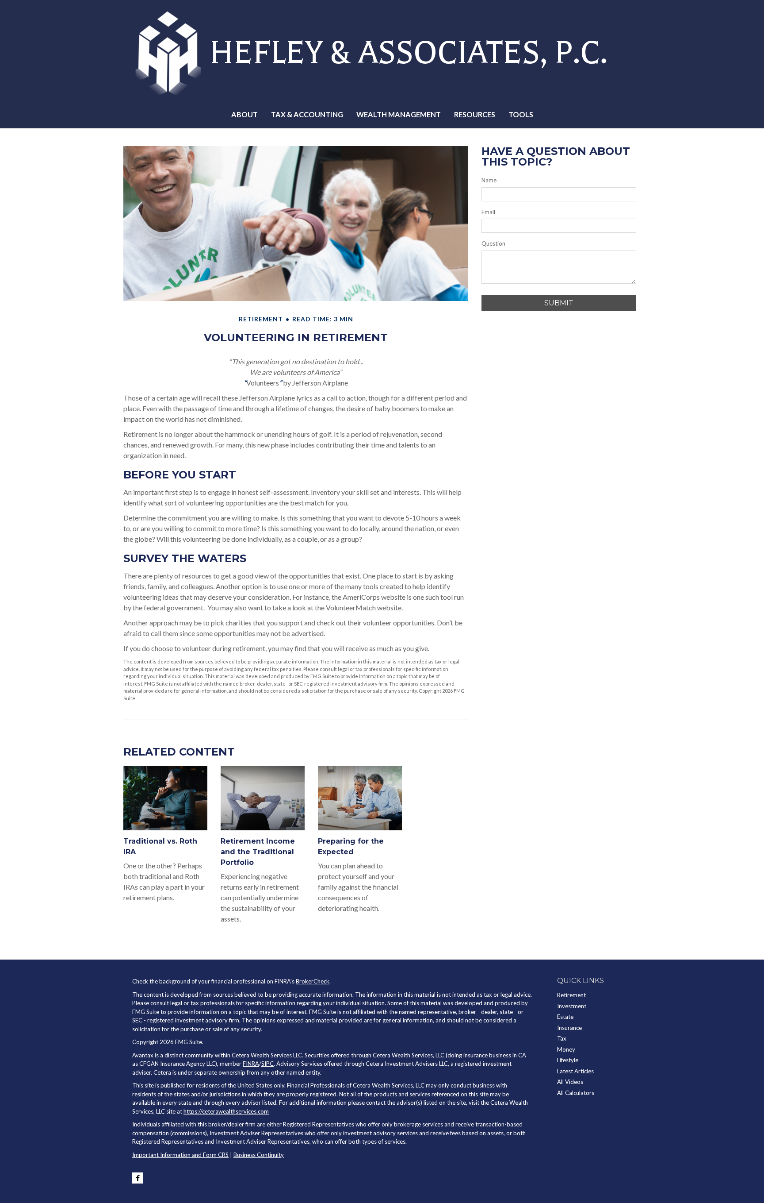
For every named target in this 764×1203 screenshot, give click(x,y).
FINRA (251, 1063)
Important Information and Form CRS (180, 1154)
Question (493, 243)
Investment (571, 1006)
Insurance (569, 1027)
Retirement (571, 995)
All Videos (570, 1081)
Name (489, 180)
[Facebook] (137, 1178)
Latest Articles (575, 1071)
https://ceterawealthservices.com (226, 1111)
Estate (565, 1016)
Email (488, 212)
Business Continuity (258, 1154)
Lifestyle (567, 1060)
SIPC (267, 1063)
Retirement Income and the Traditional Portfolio (258, 852)
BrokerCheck (312, 981)
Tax (561, 1038)
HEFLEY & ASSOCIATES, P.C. (408, 53)
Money (566, 1049)
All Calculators (575, 1092)
